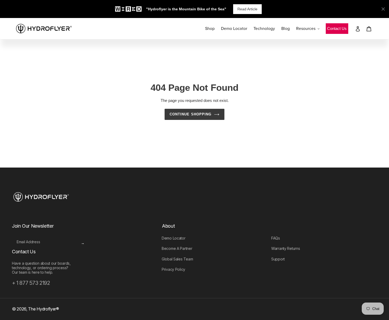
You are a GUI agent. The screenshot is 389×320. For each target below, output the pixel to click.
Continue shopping (190, 114)
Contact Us (337, 28)
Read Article (247, 9)
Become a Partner (177, 248)
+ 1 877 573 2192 (31, 283)
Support (278, 259)
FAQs (275, 238)
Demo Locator (174, 238)
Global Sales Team (177, 259)
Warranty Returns (285, 248)
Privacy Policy (173, 269)
